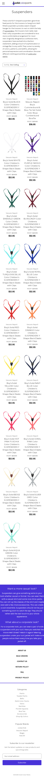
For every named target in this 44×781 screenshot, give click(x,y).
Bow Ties (22, 711)
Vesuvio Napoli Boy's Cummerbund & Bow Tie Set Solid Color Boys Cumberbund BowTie (32, 110)
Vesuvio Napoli (22, 731)
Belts (22, 699)
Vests (22, 704)
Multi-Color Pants (22, 701)
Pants (22, 693)
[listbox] (18, 65)
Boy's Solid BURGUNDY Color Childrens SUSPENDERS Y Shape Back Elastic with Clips (32, 223)
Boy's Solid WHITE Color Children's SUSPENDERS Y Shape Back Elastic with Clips (12, 165)
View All (22, 736)
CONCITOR (22, 728)
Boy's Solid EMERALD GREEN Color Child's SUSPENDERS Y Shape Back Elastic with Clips (12, 223)
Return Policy (22, 667)
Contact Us (22, 661)
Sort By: (7, 65)
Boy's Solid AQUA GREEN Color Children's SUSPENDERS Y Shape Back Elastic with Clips (12, 557)
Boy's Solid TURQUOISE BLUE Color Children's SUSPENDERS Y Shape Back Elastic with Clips (12, 279)
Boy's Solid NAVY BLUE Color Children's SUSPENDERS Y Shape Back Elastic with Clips (32, 390)
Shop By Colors (22, 716)
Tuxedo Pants (22, 696)
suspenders (9, 31)
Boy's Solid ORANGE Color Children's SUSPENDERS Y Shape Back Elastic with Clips (32, 334)
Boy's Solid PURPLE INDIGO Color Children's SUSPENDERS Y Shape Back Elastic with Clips (32, 167)
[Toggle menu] (3, 3)
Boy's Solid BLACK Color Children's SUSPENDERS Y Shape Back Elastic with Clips (12, 107)
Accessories (22, 714)
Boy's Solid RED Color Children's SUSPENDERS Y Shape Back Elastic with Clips (12, 333)
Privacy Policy (22, 677)
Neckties (22, 706)
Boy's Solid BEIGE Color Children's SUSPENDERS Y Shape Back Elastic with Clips (12, 500)
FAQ (22, 672)
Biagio (22, 733)
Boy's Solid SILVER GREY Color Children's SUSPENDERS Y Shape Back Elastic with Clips (32, 501)
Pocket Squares (22, 709)
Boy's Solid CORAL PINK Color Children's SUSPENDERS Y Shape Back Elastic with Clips (32, 446)
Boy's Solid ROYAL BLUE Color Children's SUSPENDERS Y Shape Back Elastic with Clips (32, 279)
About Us (22, 650)
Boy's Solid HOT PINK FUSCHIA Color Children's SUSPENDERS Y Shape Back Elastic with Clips (12, 446)
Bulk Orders (22, 656)
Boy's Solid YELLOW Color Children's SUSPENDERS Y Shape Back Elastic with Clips (12, 390)
